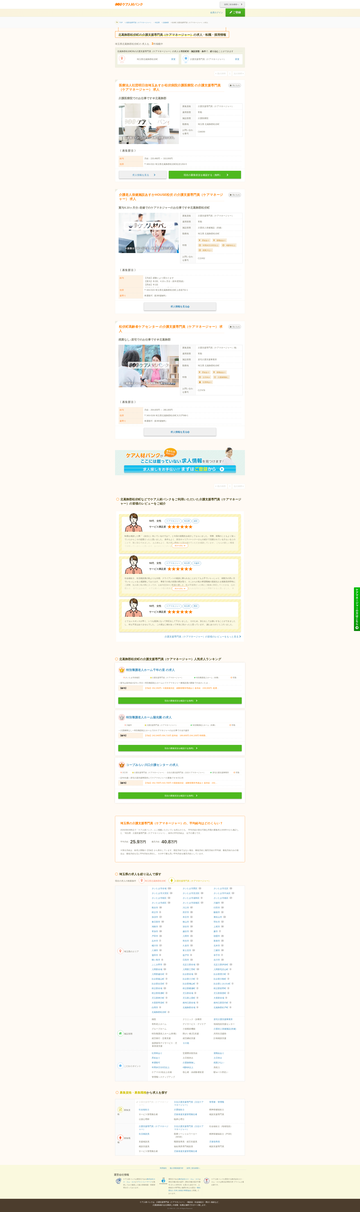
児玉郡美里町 (221, 993)
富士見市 (188, 950)
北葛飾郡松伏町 (160, 1012)
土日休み (218, 1058)
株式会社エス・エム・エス (189, 1179)
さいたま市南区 (223, 898)
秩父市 (156, 912)
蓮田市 (156, 955)
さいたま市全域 (161, 888)
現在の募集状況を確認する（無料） (204, 175)
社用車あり (157, 1053)
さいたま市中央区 (224, 893)
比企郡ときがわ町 (223, 984)
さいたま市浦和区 (192, 898)
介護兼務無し (189, 1063)
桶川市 (156, 945)
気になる (236, 85)
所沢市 (187, 912)
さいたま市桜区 (161, 898)
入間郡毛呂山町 (222, 969)
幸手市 (218, 955)
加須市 (156, 917)
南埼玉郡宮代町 (222, 1003)
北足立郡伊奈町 (223, 964)
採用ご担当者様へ (231, 4)
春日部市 (158, 922)
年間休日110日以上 (161, 1067)
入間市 (187, 936)
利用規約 (163, 1168)
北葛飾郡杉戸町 (222, 1007)
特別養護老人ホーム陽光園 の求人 (149, 717)
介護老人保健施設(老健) (225, 1029)
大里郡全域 (220, 998)
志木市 (156, 941)
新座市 (218, 941)
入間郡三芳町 (191, 969)
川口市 (187, 908)
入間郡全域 (159, 969)
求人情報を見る (141, 175)
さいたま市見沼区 (193, 893)
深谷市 (187, 926)
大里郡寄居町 (159, 1003)
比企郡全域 (190, 974)
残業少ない (219, 1063)
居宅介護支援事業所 (223, 1019)
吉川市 (218, 960)
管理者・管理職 (216, 1102)
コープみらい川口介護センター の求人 (152, 764)
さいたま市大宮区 (162, 893)
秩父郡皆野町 (221, 988)
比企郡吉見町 (159, 984)
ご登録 (236, 12)
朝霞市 (218, 936)
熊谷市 (156, 908)
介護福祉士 (179, 1109)
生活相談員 (144, 1134)
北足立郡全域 (191, 964)
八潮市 (156, 950)
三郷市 (218, 950)
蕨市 (217, 931)
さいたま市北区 (223, 888)
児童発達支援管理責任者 (185, 1114)
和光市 (187, 941)
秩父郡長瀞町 (159, 993)
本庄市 (187, 917)
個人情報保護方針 (176, 1168)
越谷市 (187, 931)
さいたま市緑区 (161, 903)
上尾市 (218, 926)
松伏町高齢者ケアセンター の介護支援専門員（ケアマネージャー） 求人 (171, 329)
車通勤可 (156, 1063)
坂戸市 (187, 955)
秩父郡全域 (159, 988)
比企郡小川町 (190, 979)
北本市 (218, 945)
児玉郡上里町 (190, 998)
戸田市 (156, 936)
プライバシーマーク (144, 1182)
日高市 (187, 960)
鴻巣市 (156, 926)
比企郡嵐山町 (159, 979)
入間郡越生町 (159, 974)
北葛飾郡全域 (190, 1007)
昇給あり (156, 1058)
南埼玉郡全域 (190, 1003)
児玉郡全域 (189, 993)
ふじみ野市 (159, 964)
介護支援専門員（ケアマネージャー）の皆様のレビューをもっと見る (202, 636)
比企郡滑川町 (221, 974)
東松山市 (219, 917)
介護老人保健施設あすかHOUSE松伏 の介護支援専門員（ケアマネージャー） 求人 (171, 197)
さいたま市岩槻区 (193, 903)
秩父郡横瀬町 (190, 988)
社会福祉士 (144, 1109)
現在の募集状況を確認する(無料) (179, 701)
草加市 (156, 931)
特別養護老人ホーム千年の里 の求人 (150, 669)
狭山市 (187, 922)
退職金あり (219, 1053)
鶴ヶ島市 (157, 960)
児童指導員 (214, 1142)
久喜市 (187, 945)
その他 (186, 1043)
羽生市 (218, 922)
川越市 (218, 903)
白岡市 (156, 1007)
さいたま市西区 (192, 888)
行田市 (218, 908)
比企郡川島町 (221, 979)
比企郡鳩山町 (190, 984)
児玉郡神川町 (159, 998)
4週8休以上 (188, 1067)
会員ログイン (216, 12)
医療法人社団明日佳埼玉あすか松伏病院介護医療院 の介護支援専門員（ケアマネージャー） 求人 (170, 87)
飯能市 (218, 912)
